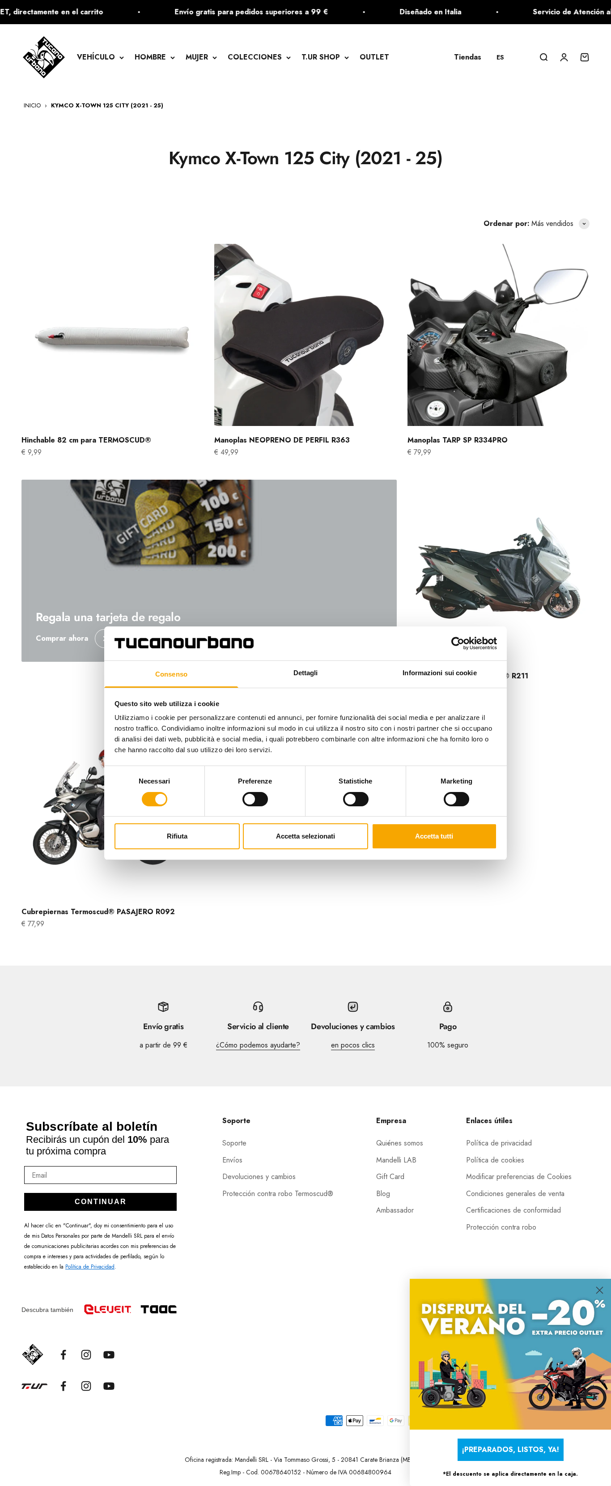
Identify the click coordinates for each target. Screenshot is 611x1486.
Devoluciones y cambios (259, 1176)
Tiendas (467, 57)
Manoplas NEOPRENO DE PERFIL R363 (282, 440)
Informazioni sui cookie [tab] (439, 673)
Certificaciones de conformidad (513, 1210)
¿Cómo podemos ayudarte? (258, 1045)
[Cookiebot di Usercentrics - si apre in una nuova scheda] (458, 643)
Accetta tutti (434, 836)
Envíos (232, 1160)
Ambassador (395, 1210)
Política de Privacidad (90, 1267)
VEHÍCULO (96, 57)
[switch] (255, 799)
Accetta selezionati (305, 836)
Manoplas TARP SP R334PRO (457, 440)
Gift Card (390, 1176)
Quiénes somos (399, 1143)
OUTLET (374, 57)
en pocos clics (353, 1045)
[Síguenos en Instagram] (86, 1355)
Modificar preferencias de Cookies (519, 1176)
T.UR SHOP (320, 57)
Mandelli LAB (396, 1160)
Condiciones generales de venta (515, 1193)
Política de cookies (495, 1160)
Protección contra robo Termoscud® (277, 1193)
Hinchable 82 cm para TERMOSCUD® (86, 440)
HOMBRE (150, 57)
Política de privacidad (499, 1143)
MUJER (197, 57)
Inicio (32, 105)
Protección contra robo (501, 1227)
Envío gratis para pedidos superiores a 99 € (225, 12)
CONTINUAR (101, 1201)
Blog (383, 1193)
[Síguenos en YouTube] (109, 1355)
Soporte (234, 1143)
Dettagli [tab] (305, 673)
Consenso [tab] (171, 674)
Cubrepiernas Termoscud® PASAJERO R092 (98, 912)
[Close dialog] (599, 1290)
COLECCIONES (255, 57)
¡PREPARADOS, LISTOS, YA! (510, 1449)
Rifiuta (177, 836)
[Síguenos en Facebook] (63, 1355)
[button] (504, 57)
